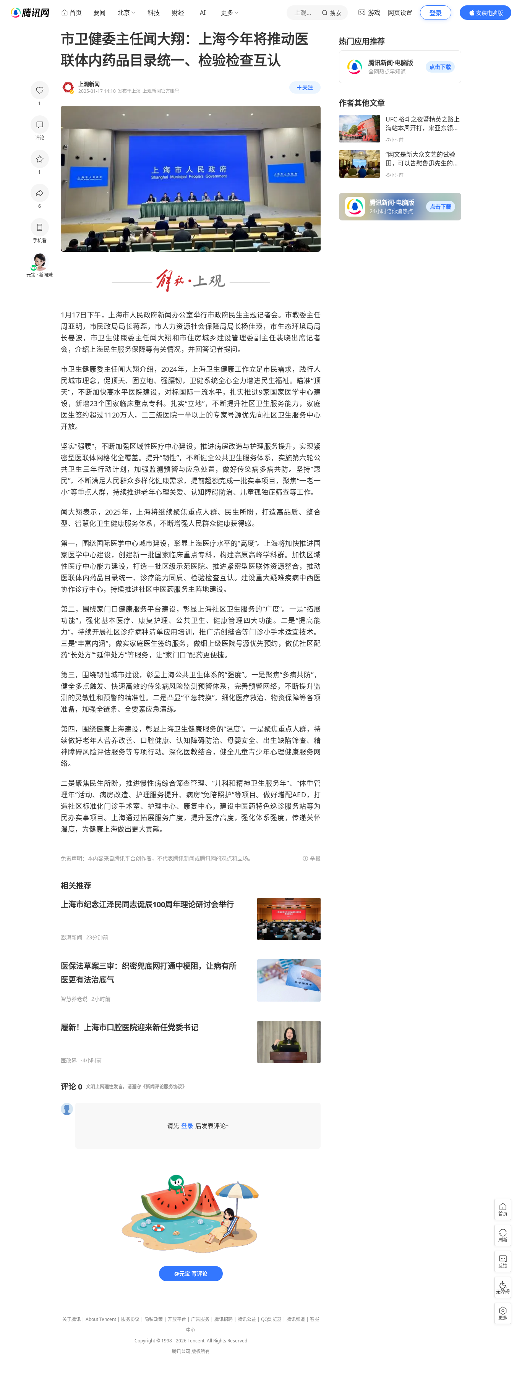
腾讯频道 (296, 1319)
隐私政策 (153, 1319)
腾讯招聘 (223, 1319)
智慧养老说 (74, 999)
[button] (440, 67)
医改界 (69, 1060)
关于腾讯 (71, 1319)
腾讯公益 (247, 1319)
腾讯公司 (181, 1351)
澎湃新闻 (71, 937)
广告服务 (200, 1319)
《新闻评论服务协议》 (164, 1086)
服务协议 (130, 1319)
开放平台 (177, 1319)
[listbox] (191, 972)
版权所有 (200, 1351)
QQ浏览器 (271, 1319)
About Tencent (101, 1319)
